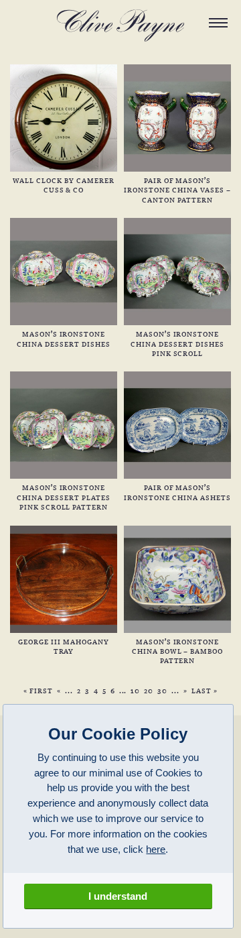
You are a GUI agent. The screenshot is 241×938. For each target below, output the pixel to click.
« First (38, 690)
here (155, 849)
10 (135, 690)
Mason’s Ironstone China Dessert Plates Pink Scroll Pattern (63, 496)
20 (148, 690)
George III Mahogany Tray (63, 646)
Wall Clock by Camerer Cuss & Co (63, 184)
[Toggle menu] (218, 22)
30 (162, 690)
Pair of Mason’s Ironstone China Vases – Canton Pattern (177, 189)
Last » (204, 690)
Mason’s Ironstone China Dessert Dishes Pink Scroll (177, 343)
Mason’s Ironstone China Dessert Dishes (63, 338)
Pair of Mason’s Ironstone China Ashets (177, 491)
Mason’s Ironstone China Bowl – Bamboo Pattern (177, 651)
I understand (117, 896)
